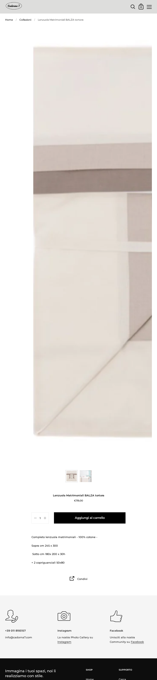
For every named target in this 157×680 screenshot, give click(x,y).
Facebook (137, 641)
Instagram (64, 641)
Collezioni (25, 19)
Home (9, 19)
